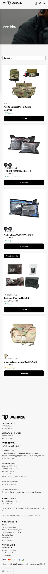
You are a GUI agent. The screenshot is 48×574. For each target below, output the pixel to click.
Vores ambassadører (9, 527)
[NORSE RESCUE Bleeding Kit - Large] (10, 165)
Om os (4, 524)
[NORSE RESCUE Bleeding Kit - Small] (6, 165)
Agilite (7, 104)
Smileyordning (7, 555)
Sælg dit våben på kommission (12, 532)
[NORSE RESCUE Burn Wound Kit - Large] (10, 229)
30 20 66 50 (9, 504)
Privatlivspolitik (7, 548)
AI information (8, 540)
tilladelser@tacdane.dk (32, 515)
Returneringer (7, 537)
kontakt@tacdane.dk (9, 501)
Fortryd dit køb (7, 535)
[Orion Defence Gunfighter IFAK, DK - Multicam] (6, 356)
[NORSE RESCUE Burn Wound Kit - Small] (6, 229)
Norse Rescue (10, 168)
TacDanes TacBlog (8, 553)
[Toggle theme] (44, 3)
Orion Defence (11, 359)
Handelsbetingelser (9, 550)
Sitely (43, 564)
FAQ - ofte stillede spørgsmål (12, 530)
